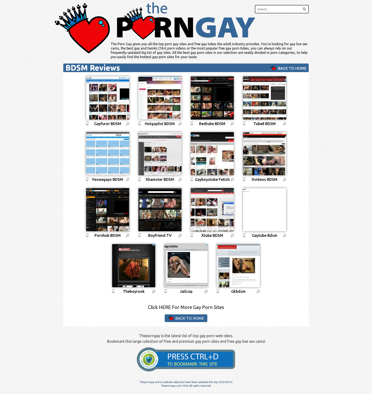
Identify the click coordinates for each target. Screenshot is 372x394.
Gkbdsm (238, 291)
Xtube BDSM (212, 235)
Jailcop (186, 291)
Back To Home (292, 68)
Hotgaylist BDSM (160, 123)
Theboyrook (134, 291)
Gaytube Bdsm (264, 235)
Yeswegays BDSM (107, 179)
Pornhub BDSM (108, 235)
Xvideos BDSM (264, 179)
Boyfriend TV (160, 235)
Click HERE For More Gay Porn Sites (186, 307)
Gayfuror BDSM (107, 123)
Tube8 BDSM (264, 123)
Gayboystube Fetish (212, 179)
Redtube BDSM (212, 123)
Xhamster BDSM (160, 179)
